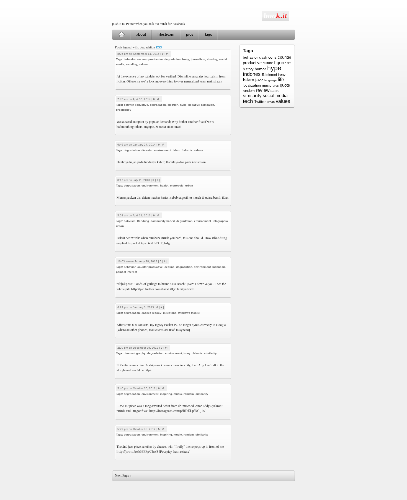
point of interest (126, 271)
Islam (176, 150)
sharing (212, 59)
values (143, 64)
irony (185, 59)
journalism (198, 59)
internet (271, 75)
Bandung (143, 220)
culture (268, 63)
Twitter (260, 101)
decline (169, 266)
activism (129, 220)
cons (272, 57)
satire (275, 91)
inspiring (166, 393)
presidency (123, 109)
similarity (210, 353)
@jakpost (125, 283)
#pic (144, 243)
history (248, 69)
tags (208, 34)
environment (162, 150)
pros (276, 85)
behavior (130, 59)
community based (163, 220)
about (141, 34)
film (289, 63)
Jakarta (187, 150)
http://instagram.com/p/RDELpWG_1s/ (177, 410)
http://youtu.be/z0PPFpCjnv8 (137, 451)
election (173, 104)
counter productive (150, 59)
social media (275, 95)
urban (189, 185)
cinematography (135, 353)
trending (131, 64)
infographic (220, 220)
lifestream (166, 34)
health (164, 185)
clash (263, 57)
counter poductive (136, 104)
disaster (147, 150)
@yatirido (187, 289)
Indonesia (219, 266)
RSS (159, 47)
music (178, 393)
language (270, 80)
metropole (177, 185)
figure (280, 62)
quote (285, 85)
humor (260, 69)
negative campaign (201, 104)
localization (252, 85)
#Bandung (219, 237)
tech (248, 101)
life (281, 79)
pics (189, 34)
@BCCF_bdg (160, 243)
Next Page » (123, 475)
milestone (169, 312)
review (262, 90)
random (189, 393)
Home (121, 35)
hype (183, 104)
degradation (172, 59)
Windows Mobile (189, 312)
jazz (259, 79)
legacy (156, 312)
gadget (146, 312)
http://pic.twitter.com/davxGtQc (153, 289)
